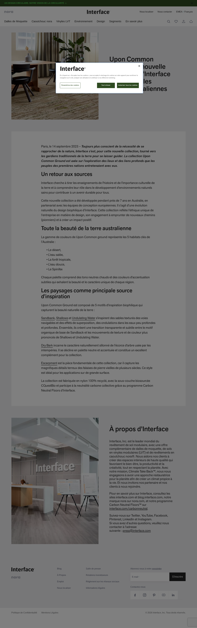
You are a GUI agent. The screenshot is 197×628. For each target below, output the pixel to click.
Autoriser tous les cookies (127, 85)
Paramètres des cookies (70, 85)
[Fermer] (139, 66)
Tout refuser (105, 85)
